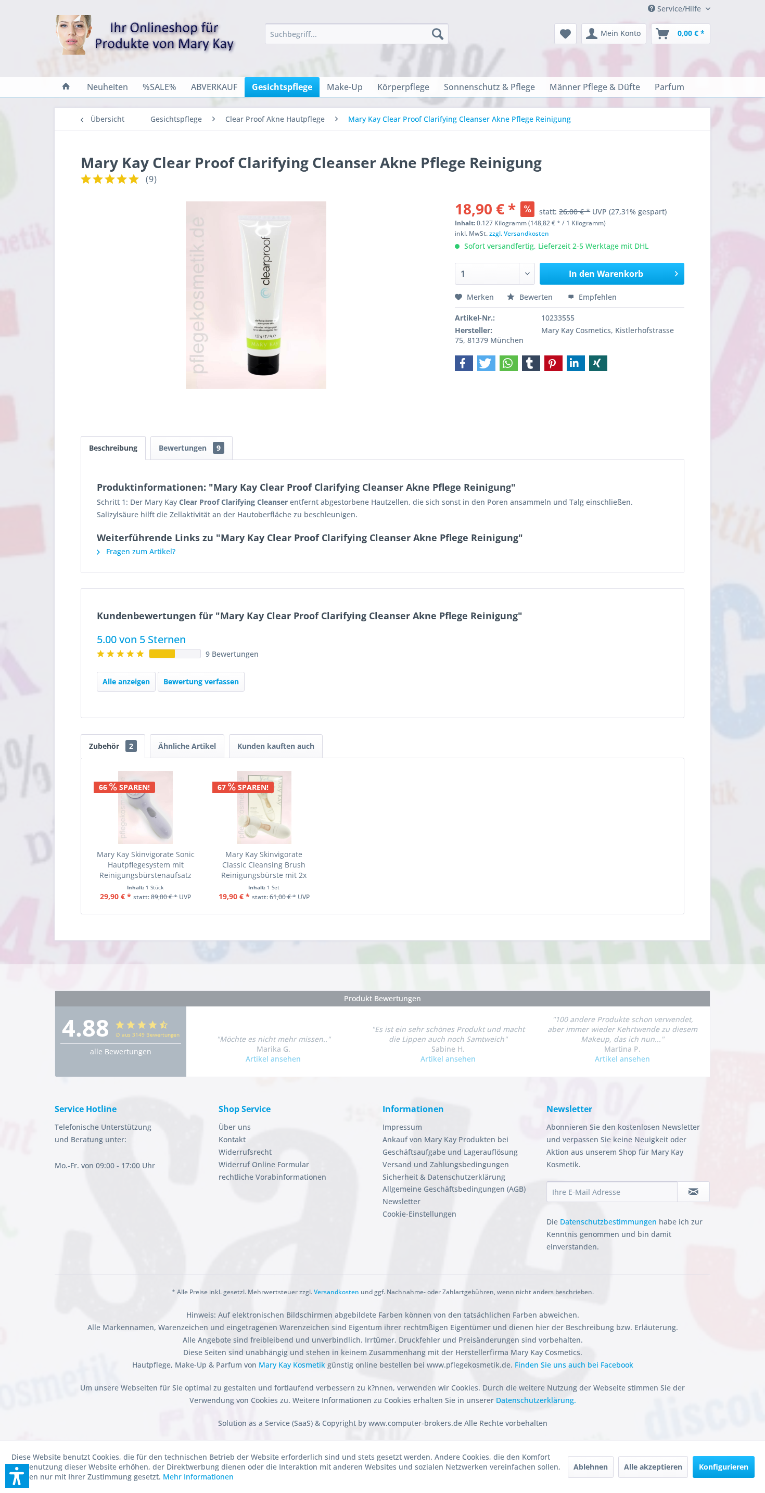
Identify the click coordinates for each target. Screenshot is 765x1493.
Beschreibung (113, 448)
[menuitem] (357, 33)
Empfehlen (597, 297)
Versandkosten (336, 1291)
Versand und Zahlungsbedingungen (445, 1164)
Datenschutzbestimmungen (608, 1222)
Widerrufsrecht (245, 1152)
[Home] (66, 87)
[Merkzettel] (565, 33)
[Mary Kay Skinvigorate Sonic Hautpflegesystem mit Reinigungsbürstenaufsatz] (145, 807)
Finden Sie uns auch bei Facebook (574, 1365)
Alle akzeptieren (653, 1467)
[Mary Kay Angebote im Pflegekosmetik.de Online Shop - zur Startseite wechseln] (146, 41)
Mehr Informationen (198, 1477)
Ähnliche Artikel (187, 746)
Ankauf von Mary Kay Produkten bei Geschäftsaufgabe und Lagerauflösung (450, 1145)
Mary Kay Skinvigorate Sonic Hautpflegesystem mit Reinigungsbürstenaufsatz (146, 864)
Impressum (402, 1127)
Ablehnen (590, 1467)
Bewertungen (190, 448)
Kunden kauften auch (275, 746)
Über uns (235, 1127)
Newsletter (401, 1201)
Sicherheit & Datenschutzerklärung (443, 1177)
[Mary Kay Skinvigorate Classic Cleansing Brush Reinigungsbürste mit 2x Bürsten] (264, 807)
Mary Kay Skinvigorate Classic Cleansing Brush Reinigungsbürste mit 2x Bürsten (264, 865)
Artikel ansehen (273, 1059)
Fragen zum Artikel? (139, 551)
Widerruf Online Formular (264, 1164)
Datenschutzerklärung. (536, 1400)
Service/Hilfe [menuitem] (679, 9)
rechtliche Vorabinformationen (272, 1177)
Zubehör (111, 746)
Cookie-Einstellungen (419, 1214)
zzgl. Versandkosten (519, 233)
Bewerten (536, 297)
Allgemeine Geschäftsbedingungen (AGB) (454, 1189)
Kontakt (232, 1139)
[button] (464, 363)
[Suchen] (438, 33)
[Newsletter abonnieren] (693, 1191)
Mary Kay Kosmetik (293, 1365)
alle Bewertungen (120, 1051)
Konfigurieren (723, 1467)
